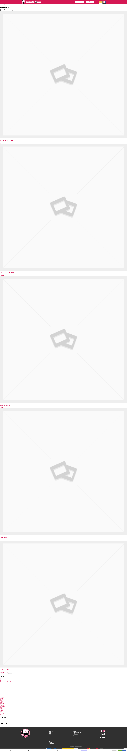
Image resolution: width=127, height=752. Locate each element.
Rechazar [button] (123, 750)
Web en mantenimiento (4, 679)
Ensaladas (2, 703)
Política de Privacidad (4, 682)
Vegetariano (2, 709)
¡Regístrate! (90, 2)
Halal (1, 696)
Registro (1, 693)
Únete (74, 733)
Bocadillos (2, 705)
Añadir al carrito (5, 143)
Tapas (1, 708)
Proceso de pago (3, 713)
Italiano (1, 701)
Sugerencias (75, 734)
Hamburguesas (2, 706)
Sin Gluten (2, 698)
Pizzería (1, 712)
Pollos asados (2, 697)
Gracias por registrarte (4, 678)
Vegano (1, 702)
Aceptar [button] (120, 750)
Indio (1, 707)
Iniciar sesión (80, 2)
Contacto (75, 735)
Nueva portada (3, 680)
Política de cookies (76, 739)
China (1, 700)
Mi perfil (1, 692)
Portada (1, 694)
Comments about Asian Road (5, 681)
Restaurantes (2, 695)
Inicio (1, 4)
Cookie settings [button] (114, 750)
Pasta (1, 704)
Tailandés (1, 710)
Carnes (1, 699)
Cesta (1, 714)
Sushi (1, 711)
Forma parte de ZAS (77, 732)
